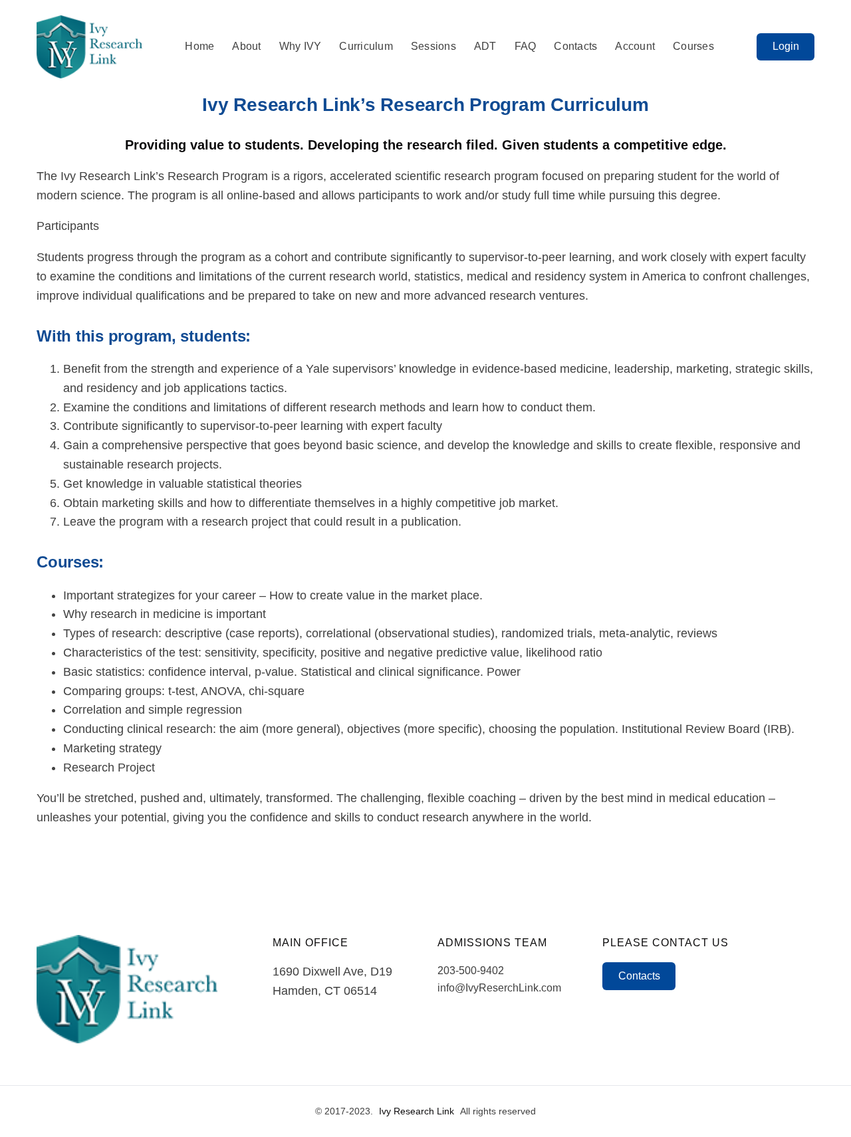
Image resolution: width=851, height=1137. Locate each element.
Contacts (639, 976)
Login (786, 46)
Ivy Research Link (416, 1111)
